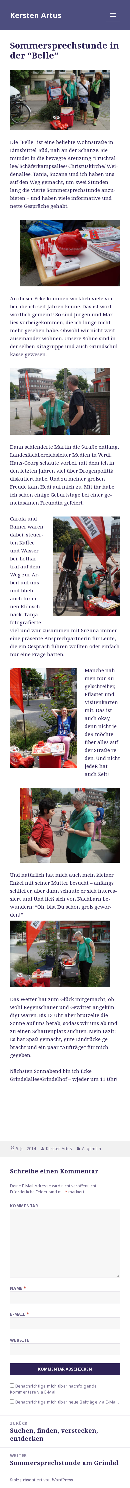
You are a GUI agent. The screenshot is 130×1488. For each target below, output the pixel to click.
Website (19, 1340)
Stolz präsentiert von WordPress (41, 1480)
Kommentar (24, 1206)
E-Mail (19, 1314)
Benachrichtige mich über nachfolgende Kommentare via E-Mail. (53, 1389)
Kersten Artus (35, 15)
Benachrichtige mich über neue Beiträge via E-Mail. (67, 1402)
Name (18, 1288)
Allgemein (91, 1148)
